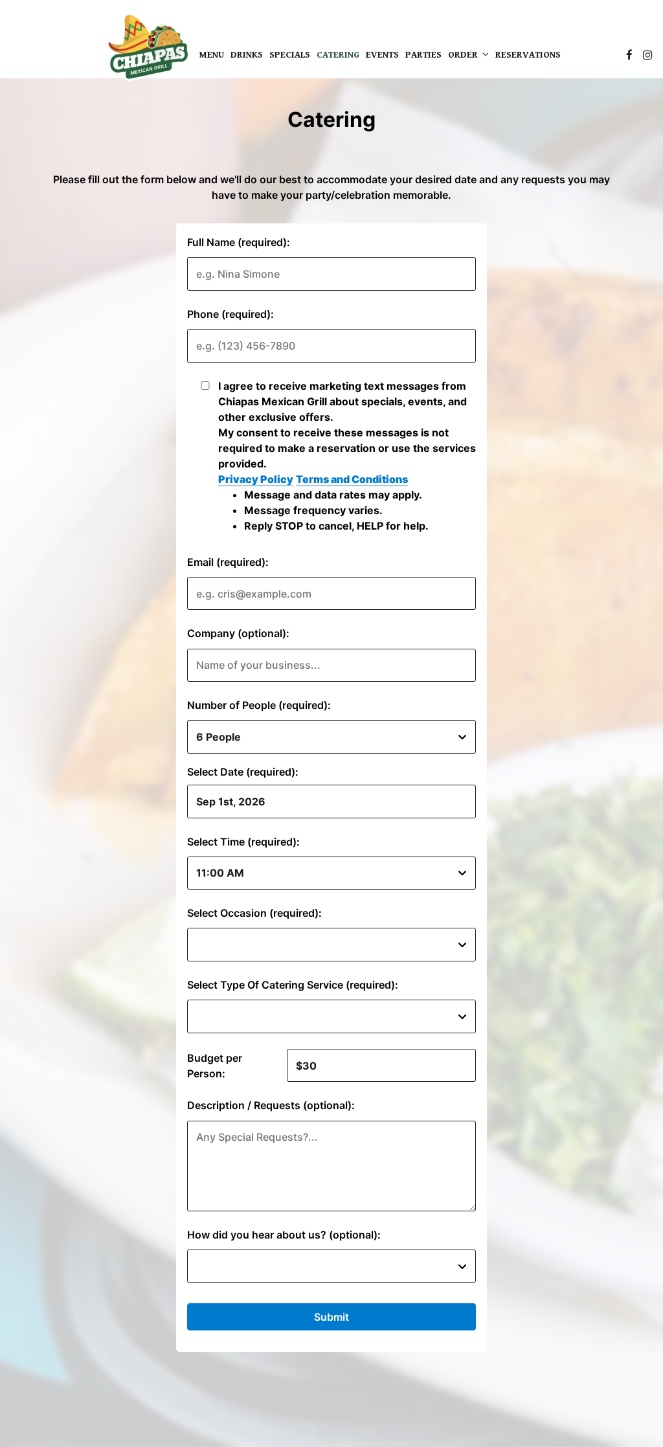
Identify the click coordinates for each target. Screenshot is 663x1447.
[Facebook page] (629, 55)
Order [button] (464, 55)
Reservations (528, 55)
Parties (423, 55)
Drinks (246, 55)
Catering (338, 55)
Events (382, 55)
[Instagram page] (647, 55)
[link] (147, 49)
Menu (211, 55)
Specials (289, 55)
